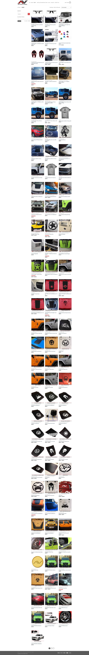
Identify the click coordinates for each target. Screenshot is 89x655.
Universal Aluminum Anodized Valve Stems (64, 43)
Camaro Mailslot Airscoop (63, 607)
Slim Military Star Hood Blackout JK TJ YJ (51, 294)
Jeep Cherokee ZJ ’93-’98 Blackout (50, 214)
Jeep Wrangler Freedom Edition (36, 274)
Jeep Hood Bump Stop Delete (50, 423)
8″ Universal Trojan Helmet (49, 369)
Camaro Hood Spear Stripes (49, 625)
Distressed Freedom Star (49, 234)
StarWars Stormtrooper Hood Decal (65, 274)
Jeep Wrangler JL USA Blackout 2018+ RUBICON (37, 44)
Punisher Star (61, 351)
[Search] (29, 3)
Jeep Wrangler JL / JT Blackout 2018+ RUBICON (37, 102)
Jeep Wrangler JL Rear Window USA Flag (65, 63)
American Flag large (62, 234)
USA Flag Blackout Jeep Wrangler (64, 253)
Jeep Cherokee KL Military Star (64, 441)
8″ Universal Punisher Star (63, 369)
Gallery (52, 2)
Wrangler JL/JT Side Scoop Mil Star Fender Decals (37, 25)
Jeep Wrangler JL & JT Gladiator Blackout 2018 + (64, 82)
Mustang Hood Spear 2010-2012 (36, 607)
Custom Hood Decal (62, 139)
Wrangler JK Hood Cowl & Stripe (36, 177)
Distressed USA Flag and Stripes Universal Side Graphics (50, 102)
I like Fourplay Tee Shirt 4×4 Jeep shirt (65, 120)
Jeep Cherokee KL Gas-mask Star (36, 477)
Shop (35, 2)
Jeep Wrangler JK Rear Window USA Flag (51, 121)
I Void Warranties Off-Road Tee (50, 177)
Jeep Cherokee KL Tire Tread (50, 441)
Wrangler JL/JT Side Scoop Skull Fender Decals (50, 25)
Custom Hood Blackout (62, 333)
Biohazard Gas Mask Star (35, 495)
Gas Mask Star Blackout (63, 423)
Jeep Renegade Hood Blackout (36, 351)
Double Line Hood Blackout (35, 533)
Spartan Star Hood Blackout (49, 405)
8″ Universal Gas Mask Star (63, 387)
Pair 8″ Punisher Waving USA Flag (64, 214)
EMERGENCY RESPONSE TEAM (50, 607)
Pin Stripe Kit (47, 477)
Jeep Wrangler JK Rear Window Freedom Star (36, 121)
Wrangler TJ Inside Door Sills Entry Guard (51, 254)
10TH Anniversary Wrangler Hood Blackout (50, 313)
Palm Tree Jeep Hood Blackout (50, 513)
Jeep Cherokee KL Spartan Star (36, 459)
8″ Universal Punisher (34, 387)
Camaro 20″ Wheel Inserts (63, 625)
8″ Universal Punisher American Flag (51, 333)
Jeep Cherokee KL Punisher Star (36, 441)
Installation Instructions (42, 2)
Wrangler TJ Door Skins (35, 234)
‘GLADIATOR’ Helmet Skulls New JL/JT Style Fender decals (37, 63)
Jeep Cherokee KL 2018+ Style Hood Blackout (37, 82)
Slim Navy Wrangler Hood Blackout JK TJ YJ (65, 294)
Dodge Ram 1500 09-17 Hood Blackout (36, 159)
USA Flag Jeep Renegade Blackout (50, 196)
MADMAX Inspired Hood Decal (50, 351)
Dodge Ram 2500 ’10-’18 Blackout (36, 196)
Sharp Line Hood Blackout (49, 533)
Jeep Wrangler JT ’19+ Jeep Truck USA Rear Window (64, 25)
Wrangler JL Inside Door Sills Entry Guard (51, 82)
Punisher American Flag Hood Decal (65, 312)
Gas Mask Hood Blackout (35, 405)
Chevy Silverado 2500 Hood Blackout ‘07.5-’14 (65, 178)
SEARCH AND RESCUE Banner (36, 625)
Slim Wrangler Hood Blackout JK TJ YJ (37, 312)
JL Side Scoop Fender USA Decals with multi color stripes (51, 63)
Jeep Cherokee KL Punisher (63, 459)
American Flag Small (34, 253)
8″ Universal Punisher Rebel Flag (36, 333)
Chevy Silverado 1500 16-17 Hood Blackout (50, 159)
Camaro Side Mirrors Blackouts (36, 643)
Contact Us (57, 2)
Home (32, 2)
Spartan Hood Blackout (62, 405)
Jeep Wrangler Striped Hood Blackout (51, 274)
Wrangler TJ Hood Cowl (35, 293)
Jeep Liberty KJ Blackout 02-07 (36, 214)
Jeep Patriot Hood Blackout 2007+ (64, 196)
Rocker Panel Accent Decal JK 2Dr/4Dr (64, 533)
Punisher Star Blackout (35, 423)
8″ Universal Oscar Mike (49, 387)
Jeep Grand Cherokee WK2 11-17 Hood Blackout (64, 159)
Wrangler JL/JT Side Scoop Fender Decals (50, 44)
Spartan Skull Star (62, 477)
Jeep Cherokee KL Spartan (49, 459)
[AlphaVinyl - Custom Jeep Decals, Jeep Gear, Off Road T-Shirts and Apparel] (22, 2)
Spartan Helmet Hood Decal (49, 495)
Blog (49, 2)
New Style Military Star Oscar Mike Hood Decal (50, 140)
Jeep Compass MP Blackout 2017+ (37, 139)
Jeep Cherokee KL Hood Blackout (36, 513)
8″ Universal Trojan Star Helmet (36, 369)
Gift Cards (60, 495)
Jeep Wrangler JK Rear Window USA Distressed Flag (65, 102)
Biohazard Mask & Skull (62, 513)
